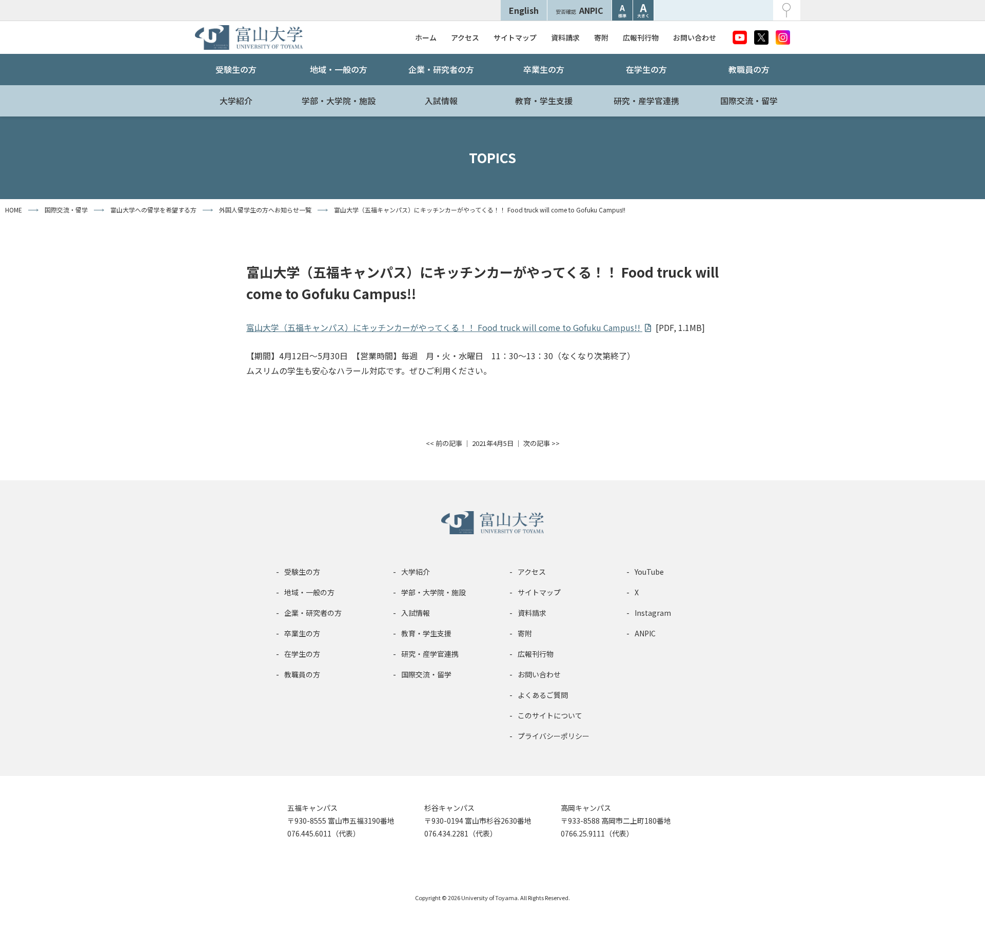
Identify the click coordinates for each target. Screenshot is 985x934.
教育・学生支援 (544, 100)
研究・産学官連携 (646, 100)
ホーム (426, 37)
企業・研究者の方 (441, 69)
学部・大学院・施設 (339, 100)
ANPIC (579, 10)
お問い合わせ (694, 37)
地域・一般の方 (338, 69)
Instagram (653, 613)
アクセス (465, 37)
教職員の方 (749, 69)
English (524, 10)
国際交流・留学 (749, 100)
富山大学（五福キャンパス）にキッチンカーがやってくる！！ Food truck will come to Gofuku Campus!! (444, 327)
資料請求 (565, 37)
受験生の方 (236, 69)
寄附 (601, 37)
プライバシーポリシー (553, 736)
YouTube (649, 572)
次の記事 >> (541, 443)
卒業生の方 (543, 69)
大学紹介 (236, 100)
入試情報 (441, 100)
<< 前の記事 (444, 443)
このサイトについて (550, 715)
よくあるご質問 (543, 695)
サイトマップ (515, 37)
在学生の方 (646, 69)
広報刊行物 (641, 37)
